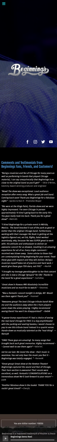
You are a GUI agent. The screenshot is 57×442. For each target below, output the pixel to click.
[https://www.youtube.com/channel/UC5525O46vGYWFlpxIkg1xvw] (51, 142)
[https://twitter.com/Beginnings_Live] (43, 142)
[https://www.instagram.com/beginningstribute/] (35, 142)
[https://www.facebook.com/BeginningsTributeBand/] (27, 142)
